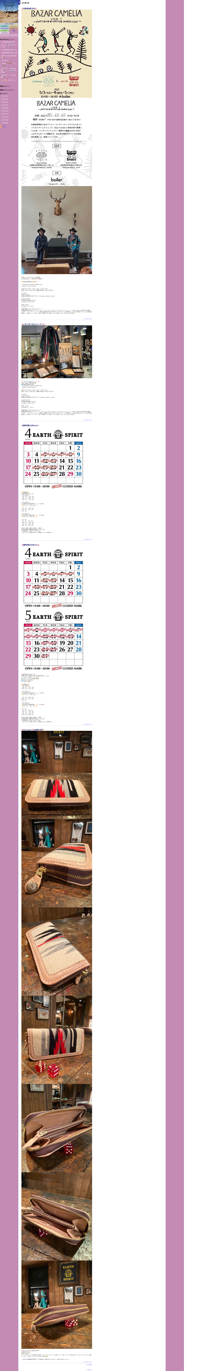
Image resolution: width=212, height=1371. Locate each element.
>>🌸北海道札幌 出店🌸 (8, 42)
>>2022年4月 (4, 99)
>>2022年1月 (4, 108)
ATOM (4, 125)
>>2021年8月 (4, 123)
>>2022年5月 (4, 96)
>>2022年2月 (4, 105)
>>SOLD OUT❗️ (5, 60)
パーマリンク (88, 319)
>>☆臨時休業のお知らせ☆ (9, 50)
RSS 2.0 (4, 127)
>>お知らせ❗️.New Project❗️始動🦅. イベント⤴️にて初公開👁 (9, 70)
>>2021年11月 (5, 114)
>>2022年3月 (4, 102)
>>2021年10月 (5, 117)
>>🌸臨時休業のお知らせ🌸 (9, 53)
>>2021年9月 (4, 120)
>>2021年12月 (5, 111)
